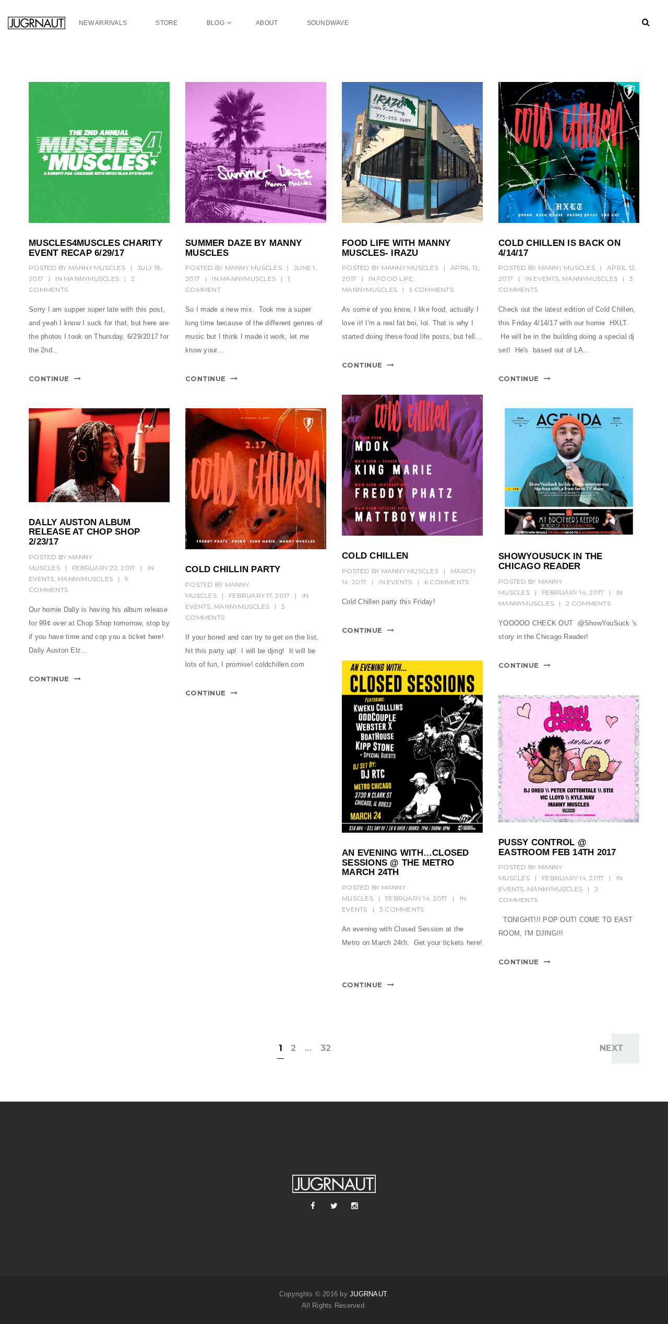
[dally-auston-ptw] (99, 455)
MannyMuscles (91, 278)
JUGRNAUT (368, 1294)
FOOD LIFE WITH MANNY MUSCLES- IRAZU (396, 248)
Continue (49, 378)
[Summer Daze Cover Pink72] (255, 152)
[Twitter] (334, 1206)
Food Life (395, 278)
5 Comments (431, 289)
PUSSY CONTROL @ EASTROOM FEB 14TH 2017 (557, 847)
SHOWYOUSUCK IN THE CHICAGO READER (550, 561)
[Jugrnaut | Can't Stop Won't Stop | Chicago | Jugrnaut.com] (43, 22)
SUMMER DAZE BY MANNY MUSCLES (243, 248)
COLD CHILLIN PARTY (233, 569)
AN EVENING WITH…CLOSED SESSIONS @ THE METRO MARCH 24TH (405, 862)
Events (546, 278)
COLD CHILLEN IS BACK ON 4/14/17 (559, 248)
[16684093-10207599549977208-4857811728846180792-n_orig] (568, 758)
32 (325, 1048)
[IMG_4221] (255, 478)
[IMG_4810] (412, 152)
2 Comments (588, 603)
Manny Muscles (96, 267)
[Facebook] (313, 1206)
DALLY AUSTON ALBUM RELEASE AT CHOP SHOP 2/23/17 (84, 532)
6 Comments (446, 582)
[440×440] (99, 152)
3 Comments (401, 909)
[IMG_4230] (412, 465)
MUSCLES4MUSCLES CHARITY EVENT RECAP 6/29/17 (95, 248)
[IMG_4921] (568, 152)
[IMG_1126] (412, 746)
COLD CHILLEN (375, 556)
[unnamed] (568, 472)
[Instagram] (355, 1206)
